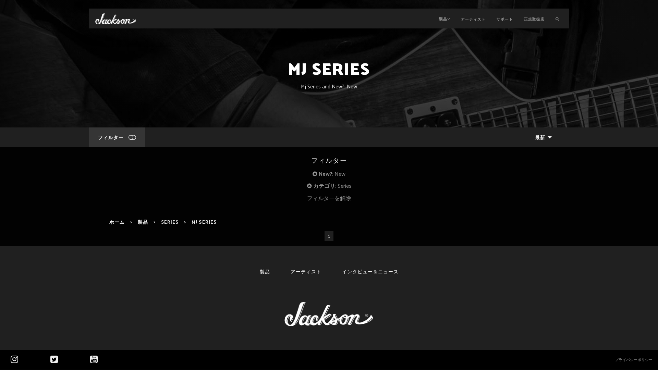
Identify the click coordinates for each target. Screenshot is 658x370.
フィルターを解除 (329, 198)
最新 (540, 137)
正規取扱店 (534, 18)
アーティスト (473, 18)
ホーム (117, 221)
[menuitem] (541, 137)
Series (170, 221)
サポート (505, 18)
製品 (443, 18)
